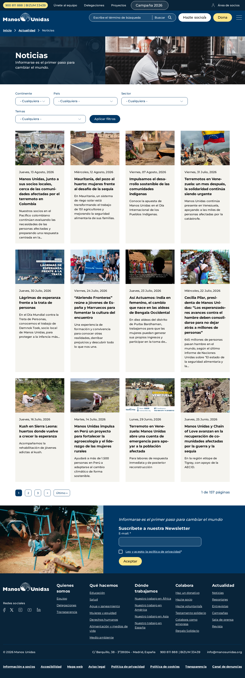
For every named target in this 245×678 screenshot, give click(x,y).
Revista (217, 626)
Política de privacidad (128, 666)
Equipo (62, 598)
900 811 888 (14, 5)
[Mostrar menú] (238, 17)
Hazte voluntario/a (189, 606)
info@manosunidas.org (224, 652)
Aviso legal (96, 666)
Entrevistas (220, 606)
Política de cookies (165, 666)
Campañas (220, 613)
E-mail (125, 533)
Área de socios (229, 5)
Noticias (218, 593)
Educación (97, 593)
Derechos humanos (104, 619)
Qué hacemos (104, 585)
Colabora (185, 585)
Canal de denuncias (227, 666)
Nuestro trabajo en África (153, 598)
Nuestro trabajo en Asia (152, 616)
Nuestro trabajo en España (148, 625)
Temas (20, 111)
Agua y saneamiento (105, 606)
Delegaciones (94, 5)
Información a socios (19, 666)
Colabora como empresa (187, 622)
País (57, 93)
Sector (126, 93)
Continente (23, 93)
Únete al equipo (65, 5)
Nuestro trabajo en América (148, 607)
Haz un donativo (187, 593)
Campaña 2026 (149, 5)
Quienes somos (65, 588)
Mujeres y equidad (103, 613)
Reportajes (220, 599)
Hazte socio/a (195, 17)
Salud (94, 599)
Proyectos (118, 5)
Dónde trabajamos (146, 588)
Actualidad (27, 30)
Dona (222, 17)
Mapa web (75, 666)
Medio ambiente (102, 637)
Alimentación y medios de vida (109, 629)
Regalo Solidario (187, 631)
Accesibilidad (51, 666)
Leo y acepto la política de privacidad (153, 551)
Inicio (7, 30)
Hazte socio (184, 599)
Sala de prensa (223, 619)
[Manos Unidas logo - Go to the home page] (26, 20)
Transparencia (67, 612)
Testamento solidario (191, 613)
